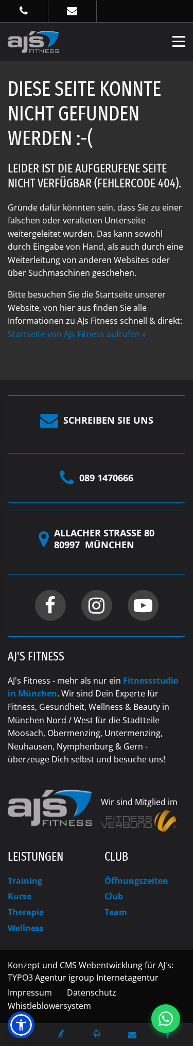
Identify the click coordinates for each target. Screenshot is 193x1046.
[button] (21, 1025)
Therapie (26, 912)
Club (113, 896)
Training (25, 880)
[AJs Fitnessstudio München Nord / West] (33, 41)
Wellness (26, 928)
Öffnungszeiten (136, 880)
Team (115, 912)
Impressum (30, 992)
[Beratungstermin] (97, 1034)
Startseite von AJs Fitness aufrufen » (77, 334)
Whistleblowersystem (49, 1006)
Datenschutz (91, 992)
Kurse (19, 896)
